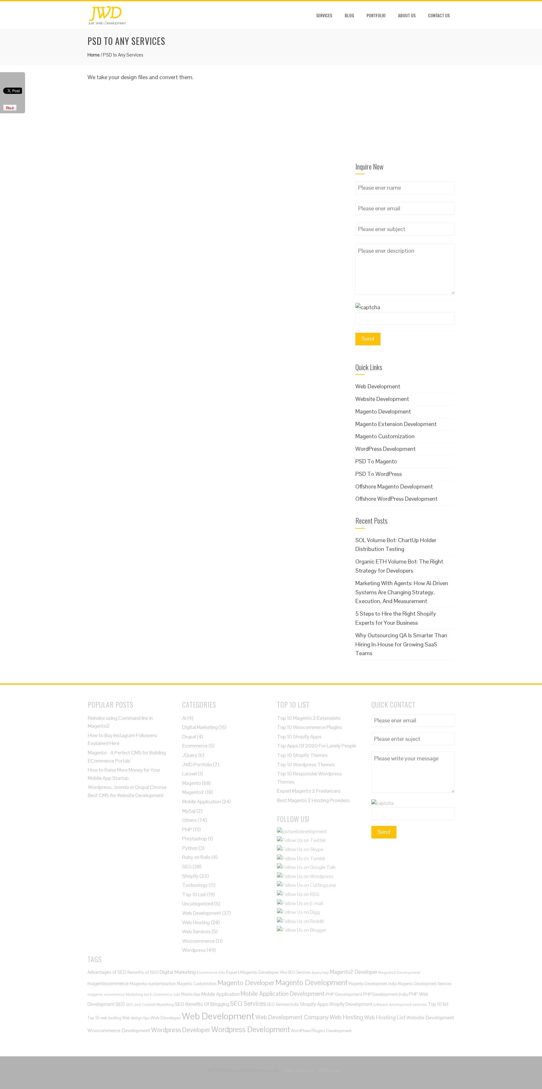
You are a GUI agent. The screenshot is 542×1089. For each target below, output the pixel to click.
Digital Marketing (200, 727)
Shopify (190, 876)
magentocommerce (108, 983)
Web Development (377, 386)
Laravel (189, 773)
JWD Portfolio (197, 764)
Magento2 (193, 792)
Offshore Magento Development (394, 486)
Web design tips (136, 1018)
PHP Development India (385, 994)
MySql (188, 811)
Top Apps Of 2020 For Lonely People (316, 745)
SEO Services (248, 1004)
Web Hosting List (385, 1017)
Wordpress (194, 950)
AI (184, 718)
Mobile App (190, 994)
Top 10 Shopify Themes (302, 755)
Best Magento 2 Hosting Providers (313, 800)
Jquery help (320, 972)
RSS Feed (329, 1070)
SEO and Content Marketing (150, 1004)
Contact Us (439, 15)
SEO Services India (283, 1004)
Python (190, 848)
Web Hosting (196, 922)
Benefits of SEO (143, 972)
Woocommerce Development (119, 1030)
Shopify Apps (314, 1004)
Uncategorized (197, 903)
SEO (187, 866)
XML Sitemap (299, 1070)
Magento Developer (245, 982)
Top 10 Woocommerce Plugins (309, 727)
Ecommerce (195, 745)
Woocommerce (198, 941)
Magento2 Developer (353, 971)
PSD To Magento (376, 461)
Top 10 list (438, 1004)
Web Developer (166, 1018)
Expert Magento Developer (252, 972)
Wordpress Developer (180, 1030)
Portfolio (376, 15)
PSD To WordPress (378, 473)
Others (189, 820)
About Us (407, 15)
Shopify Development (350, 1004)
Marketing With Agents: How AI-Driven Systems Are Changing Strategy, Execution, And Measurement (401, 592)
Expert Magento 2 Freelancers (309, 791)
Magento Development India (372, 983)
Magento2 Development (399, 972)
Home (94, 55)
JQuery (189, 755)
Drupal (189, 736)
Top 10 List (194, 894)
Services (324, 15)
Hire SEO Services (295, 972)
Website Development (382, 398)
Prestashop (194, 838)
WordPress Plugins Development (321, 1030)
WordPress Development (385, 448)
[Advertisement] (404, 112)
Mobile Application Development (283, 993)
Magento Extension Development (396, 424)
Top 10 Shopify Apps (299, 736)
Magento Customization (385, 436)
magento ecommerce (106, 994)
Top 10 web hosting (104, 1018)
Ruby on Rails (196, 857)
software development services (400, 1004)
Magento (191, 783)
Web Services (196, 931)
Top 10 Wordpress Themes (306, 764)
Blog (349, 15)
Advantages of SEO (107, 972)
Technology (195, 885)
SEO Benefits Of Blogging (202, 1004)
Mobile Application (201, 801)
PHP (187, 829)
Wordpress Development (250, 1029)
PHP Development (344, 994)
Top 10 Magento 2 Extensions (309, 718)
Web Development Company (292, 1017)
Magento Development (383, 411)
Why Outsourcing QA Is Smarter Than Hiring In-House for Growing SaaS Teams (401, 644)
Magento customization (153, 983)
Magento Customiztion (196, 983)
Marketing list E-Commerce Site (153, 994)
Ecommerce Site (211, 972)
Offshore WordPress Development (396, 498)
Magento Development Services (424, 983)
